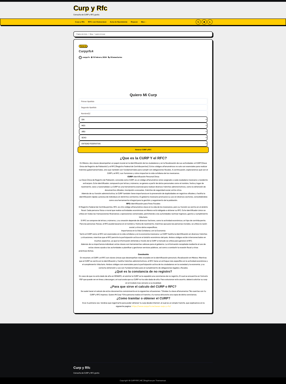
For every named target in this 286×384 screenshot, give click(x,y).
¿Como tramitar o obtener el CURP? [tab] (143, 298)
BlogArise (148, 381)
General (83, 46)
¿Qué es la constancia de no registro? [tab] (143, 271)
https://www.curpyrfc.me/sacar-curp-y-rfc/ (151, 306)
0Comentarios (116, 57)
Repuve (134, 22)
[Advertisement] (143, 76)
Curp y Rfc (90, 8)
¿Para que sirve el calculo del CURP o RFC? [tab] (143, 286)
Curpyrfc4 (86, 51)
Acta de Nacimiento (118, 22)
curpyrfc (86, 57)
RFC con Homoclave (97, 22)
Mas (143, 22)
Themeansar (160, 381)
